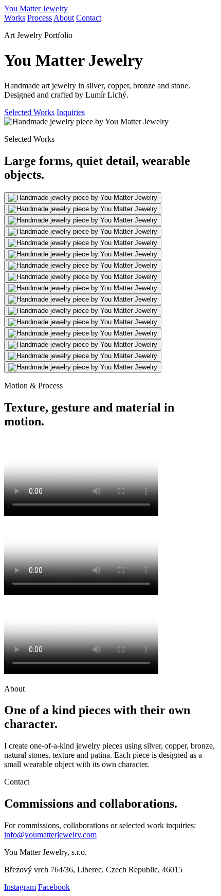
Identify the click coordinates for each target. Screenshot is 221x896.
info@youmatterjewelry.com (50, 834)
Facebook (54, 887)
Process (39, 17)
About (63, 17)
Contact (88, 17)
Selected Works (29, 112)
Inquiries (71, 112)
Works (14, 17)
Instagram (20, 887)
